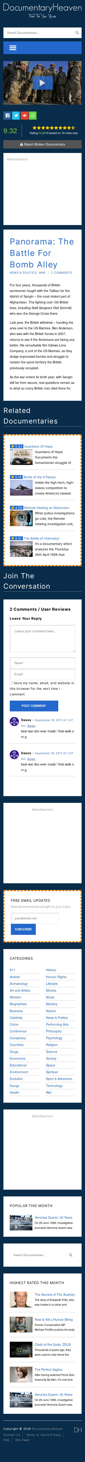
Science (51, 1051)
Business (16, 1011)
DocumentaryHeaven (47, 1428)
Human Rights (56, 977)
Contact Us (11, 1435)
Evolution (16, 1078)
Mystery (51, 1004)
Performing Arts (57, 1024)
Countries (17, 1044)
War (42, 272)
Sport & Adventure (59, 1078)
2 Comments (61, 272)
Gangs (14, 1085)
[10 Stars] (73, 128)
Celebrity (16, 1017)
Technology (54, 1085)
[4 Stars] (47, 128)
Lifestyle (52, 983)
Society (51, 1058)
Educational (18, 1065)
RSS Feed (22, 1440)
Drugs (14, 1051)
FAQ (6, 1440)
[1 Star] (34, 128)
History (51, 970)
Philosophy (54, 1031)
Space (50, 1065)
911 (12, 970)
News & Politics (23, 272)
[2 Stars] (39, 128)
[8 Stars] (65, 128)
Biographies (18, 1004)
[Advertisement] (42, 193)
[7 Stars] (60, 128)
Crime (14, 1024)
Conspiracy (18, 1038)
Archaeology (19, 983)
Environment (19, 1072)
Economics (17, 1058)
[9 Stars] (69, 128)
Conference (18, 1031)
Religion (52, 1044)
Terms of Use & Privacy (43, 1435)
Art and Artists (20, 990)
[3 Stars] (43, 128)
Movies (51, 990)
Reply (31, 725)
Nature (51, 1011)
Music (50, 997)
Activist (15, 977)
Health (14, 1092)
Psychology (54, 1038)
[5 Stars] (52, 128)
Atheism (15, 997)
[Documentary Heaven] (42, 16)
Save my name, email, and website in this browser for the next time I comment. (42, 688)
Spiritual (52, 1072)
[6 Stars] (56, 128)
